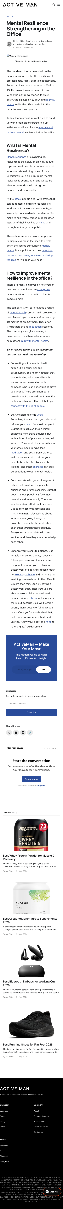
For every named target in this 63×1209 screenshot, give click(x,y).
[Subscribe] (43, 669)
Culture (3, 1127)
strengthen (43, 289)
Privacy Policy (40, 1121)
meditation (35, 326)
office (18, 199)
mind (28, 424)
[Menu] (58, 4)
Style (2, 1116)
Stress (33, 598)
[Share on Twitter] (9, 733)
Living (2, 1121)
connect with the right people (28, 406)
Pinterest (4, 1156)
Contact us (38, 1132)
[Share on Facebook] (16, 733)
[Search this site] (53, 4)
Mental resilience (16, 157)
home (42, 222)
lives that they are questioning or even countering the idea (30, 255)
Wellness (12, 17)
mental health (18, 312)
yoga (40, 414)
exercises (38, 467)
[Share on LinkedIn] (23, 733)
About (36, 1111)
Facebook (4, 1145)
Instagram (4, 1161)
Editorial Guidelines (42, 1116)
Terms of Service (41, 1127)
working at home (25, 574)
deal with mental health (34, 341)
